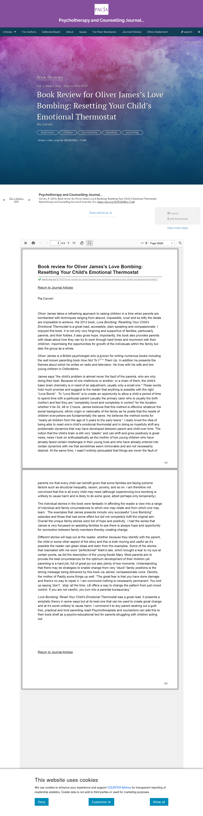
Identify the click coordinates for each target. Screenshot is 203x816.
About (69, 31)
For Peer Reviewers (104, 31)
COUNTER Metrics (119, 787)
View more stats (177, 228)
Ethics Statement (157, 31)
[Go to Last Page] (74, 242)
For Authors (29, 31)
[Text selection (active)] (89, 243)
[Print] (33, 243)
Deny (43, 801)
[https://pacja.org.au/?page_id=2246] (56, 286)
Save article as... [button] (100, 212)
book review (47, 132)
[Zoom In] (146, 242)
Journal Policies (131, 31)
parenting (111, 132)
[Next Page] (68, 242)
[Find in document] (180, 243)
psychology (132, 132)
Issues (83, 31)
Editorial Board (51, 31)
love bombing (89, 132)
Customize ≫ (103, 801)
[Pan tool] (81, 243)
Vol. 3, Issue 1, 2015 (49, 86)
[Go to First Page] (41, 242)
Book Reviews (50, 77)
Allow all (160, 801)
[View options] (25, 243)
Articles (7, 31)
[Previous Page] (46, 242)
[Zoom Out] (142, 242)
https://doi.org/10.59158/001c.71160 (62, 140)
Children (68, 132)
